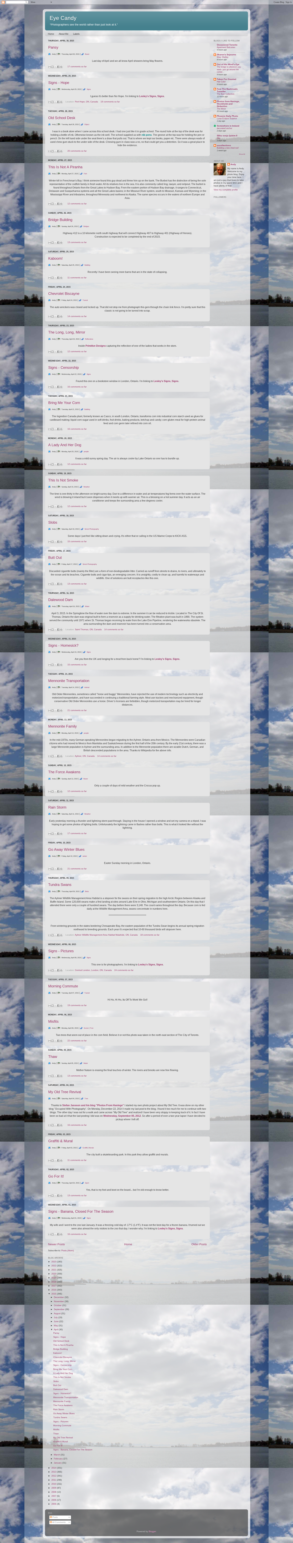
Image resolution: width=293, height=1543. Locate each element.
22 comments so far (77, 1041)
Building (87, 265)
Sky (218, 138)
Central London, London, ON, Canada (93, 970)
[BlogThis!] (52, 66)
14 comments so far (77, 316)
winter (85, 856)
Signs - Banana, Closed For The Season (80, 1211)
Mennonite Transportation (68, 681)
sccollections (224, 145)
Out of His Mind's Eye (228, 64)
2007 (54, 1496)
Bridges (86, 226)
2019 (54, 1278)
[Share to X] (55, 66)
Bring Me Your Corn (64, 403)
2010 (54, 1484)
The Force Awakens (64, 772)
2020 (54, 1274)
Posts (55, 1517)
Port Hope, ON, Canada (86, 102)
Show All (242, 154)
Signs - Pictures (61, 951)
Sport (87, 1183)
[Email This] (49, 66)
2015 (54, 1294)
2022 (54, 1266)
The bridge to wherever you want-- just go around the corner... (229, 69)
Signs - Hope (58, 83)
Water (87, 606)
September (59, 1309)
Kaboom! (55, 258)
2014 (54, 1468)
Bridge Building (60, 220)
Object (86, 124)
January (58, 1463)
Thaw (52, 1056)
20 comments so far (77, 151)
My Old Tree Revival (64, 1092)
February (58, 1459)
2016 (54, 1290)
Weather (86, 487)
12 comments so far (77, 204)
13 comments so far (77, 242)
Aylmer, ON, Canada (85, 756)
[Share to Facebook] (58, 66)
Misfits (53, 1021)
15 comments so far (77, 541)
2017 (54, 1286)
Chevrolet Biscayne (63, 293)
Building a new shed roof (228, 148)
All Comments (59, 1522)
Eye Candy (63, 18)
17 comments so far (77, 66)
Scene (86, 1028)
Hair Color (221, 82)
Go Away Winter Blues (66, 849)
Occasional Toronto (227, 45)
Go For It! (56, 1176)
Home (51, 34)
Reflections (89, 339)
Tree (91, 1028)
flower (87, 54)
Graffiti (85, 1148)
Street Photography (92, 529)
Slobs (52, 522)
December (59, 1297)
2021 (54, 1270)
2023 (54, 1262)
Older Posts (199, 1244)
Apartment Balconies (226, 47)
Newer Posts (56, 1244)
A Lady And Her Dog (64, 445)
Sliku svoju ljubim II (227, 136)
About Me (63, 34)
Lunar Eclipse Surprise (227, 118)
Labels (76, 34)
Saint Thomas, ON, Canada (88, 629)
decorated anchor (224, 128)
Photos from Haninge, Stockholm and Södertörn (228, 103)
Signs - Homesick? (63, 645)
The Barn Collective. (226, 94)
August (57, 1313)
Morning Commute (63, 986)
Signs (89, 89)
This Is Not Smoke (63, 480)
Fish (85, 174)
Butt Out (55, 557)
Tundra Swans (59, 885)
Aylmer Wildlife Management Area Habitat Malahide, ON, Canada (106, 935)
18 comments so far (149, 935)
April (56, 1329)
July (56, 1317)
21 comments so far (77, 710)
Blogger (152, 1531)
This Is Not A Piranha (65, 167)
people (86, 451)
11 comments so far (77, 278)
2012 (54, 1476)
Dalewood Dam (60, 600)
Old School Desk (61, 118)
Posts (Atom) (67, 1250)
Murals (91, 1148)
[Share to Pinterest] (61, 66)
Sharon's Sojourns (226, 54)
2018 (54, 1282)
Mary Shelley (222, 57)
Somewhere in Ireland (228, 126)
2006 (54, 1500)
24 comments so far (124, 970)
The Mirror (221, 109)
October (58, 1305)
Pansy (53, 47)
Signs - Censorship (63, 367)
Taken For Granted (226, 79)
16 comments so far (77, 387)
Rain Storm (57, 807)
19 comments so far (110, 102)
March (57, 1455)
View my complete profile (226, 190)
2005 (54, 1504)
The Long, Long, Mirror (66, 332)
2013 (54, 1472)
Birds (87, 891)
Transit (85, 300)
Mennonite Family (62, 726)
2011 (54, 1480)
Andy (233, 164)
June (56, 1321)
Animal (86, 687)
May (56, 1325)
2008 (54, 1492)
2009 (54, 1488)
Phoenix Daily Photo (227, 116)
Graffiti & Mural (60, 1141)
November (59, 1301)
